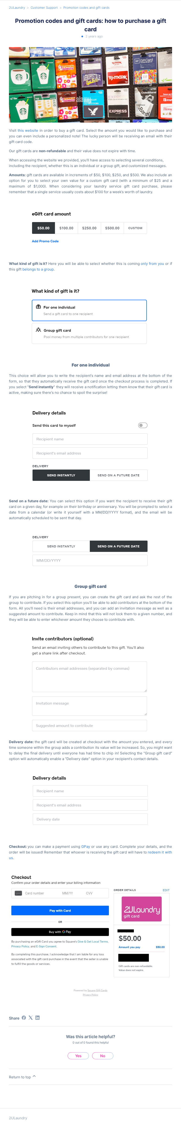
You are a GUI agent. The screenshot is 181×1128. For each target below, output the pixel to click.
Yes (78, 1055)
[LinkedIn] (37, 1018)
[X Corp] (31, 1018)
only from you (152, 263)
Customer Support (44, 7)
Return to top (20, 1077)
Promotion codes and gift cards (86, 7)
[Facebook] (24, 1018)
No (102, 1055)
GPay (85, 846)
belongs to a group (38, 269)
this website (28, 130)
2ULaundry (17, 7)
